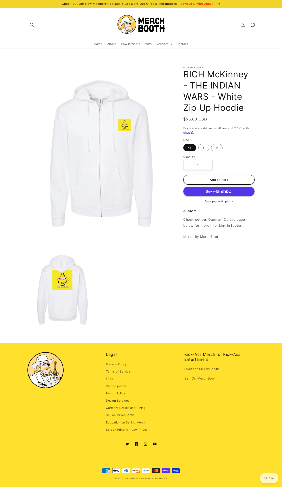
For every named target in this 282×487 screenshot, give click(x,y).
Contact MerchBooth (201, 369)
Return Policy (115, 393)
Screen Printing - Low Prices (127, 429)
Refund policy (116, 386)
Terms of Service (118, 371)
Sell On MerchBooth (201, 378)
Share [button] (192, 211)
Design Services (117, 400)
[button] (32, 24)
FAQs (109, 378)
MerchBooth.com (134, 478)
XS (190, 147)
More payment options (219, 201)
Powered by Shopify (156, 478)
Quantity (189, 156)
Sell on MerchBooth (120, 415)
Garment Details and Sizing (126, 407)
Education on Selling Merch (126, 422)
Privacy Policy (116, 364)
